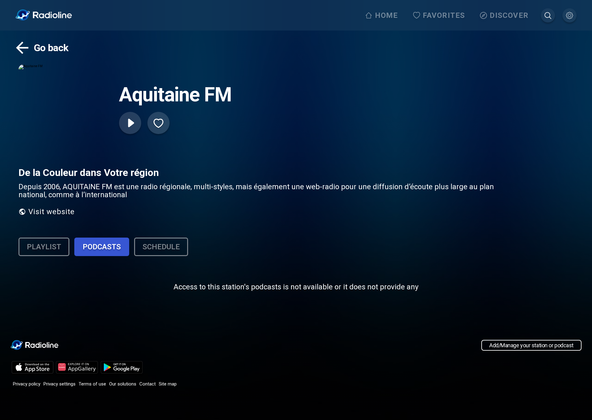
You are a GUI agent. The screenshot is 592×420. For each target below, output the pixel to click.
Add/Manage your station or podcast (531, 345)
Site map (168, 384)
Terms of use (92, 384)
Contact (147, 384)
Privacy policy (26, 384)
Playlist (44, 247)
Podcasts (102, 247)
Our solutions (122, 384)
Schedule (161, 247)
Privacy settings (59, 384)
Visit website (51, 211)
